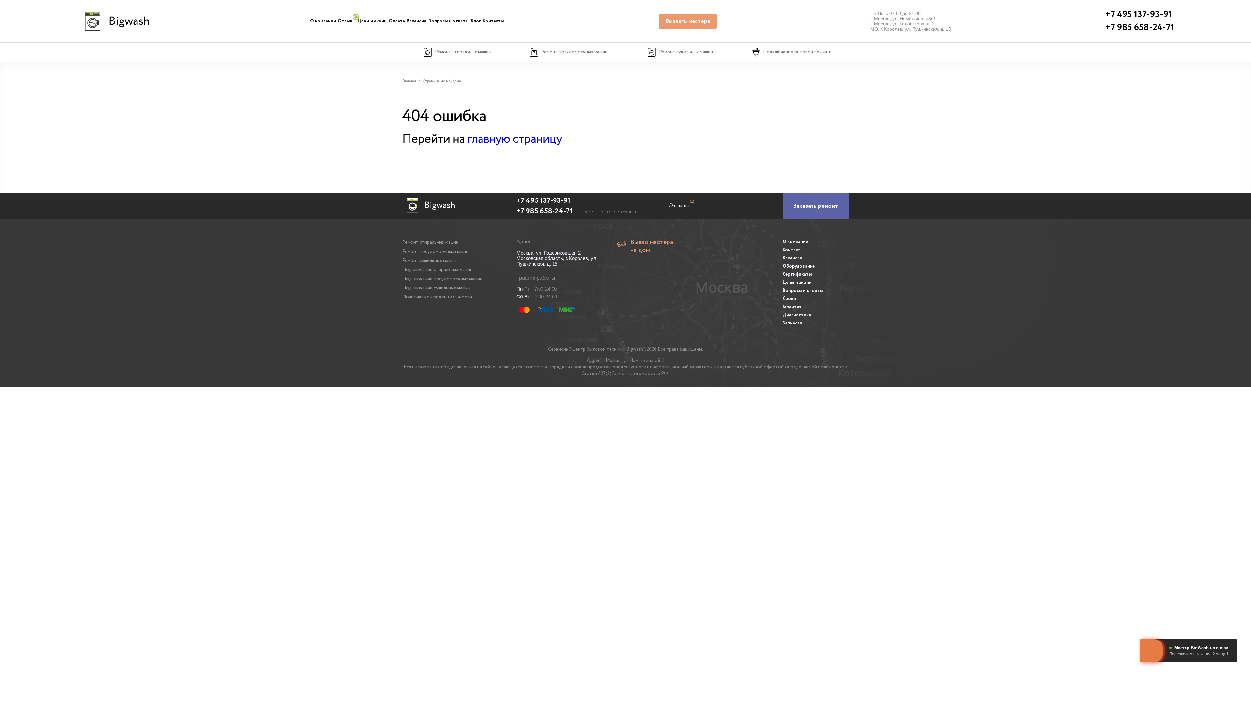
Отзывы (347, 21)
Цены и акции (372, 21)
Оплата (397, 21)
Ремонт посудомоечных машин (435, 251)
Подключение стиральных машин (437, 270)
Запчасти (792, 323)
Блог (476, 21)
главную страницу (514, 139)
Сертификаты (797, 274)
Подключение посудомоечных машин (442, 279)
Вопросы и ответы (448, 21)
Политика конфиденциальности (437, 297)
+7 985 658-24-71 (544, 211)
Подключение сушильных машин (436, 288)
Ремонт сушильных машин (429, 260)
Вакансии (416, 21)
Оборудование (799, 266)
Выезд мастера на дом (651, 246)
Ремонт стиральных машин (430, 242)
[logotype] (116, 21)
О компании (323, 21)
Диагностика (797, 315)
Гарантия (792, 307)
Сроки (789, 299)
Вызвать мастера (687, 21)
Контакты (493, 21)
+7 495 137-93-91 (543, 201)
